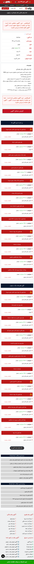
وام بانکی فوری (28, 491)
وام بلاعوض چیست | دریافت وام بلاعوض (22, 467)
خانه (27, 5)
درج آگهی (5, 8)
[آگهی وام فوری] (17, 1)
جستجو (6, 5)
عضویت (12, 8)
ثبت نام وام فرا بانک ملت (25, 474)
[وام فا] (28, 8)
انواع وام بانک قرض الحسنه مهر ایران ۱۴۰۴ (22, 499)
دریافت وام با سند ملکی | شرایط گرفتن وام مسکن (20, 460)
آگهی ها (22, 5)
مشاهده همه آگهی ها (16, 448)
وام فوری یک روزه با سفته (25, 495)
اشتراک (17, 5)
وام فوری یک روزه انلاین (26, 488)
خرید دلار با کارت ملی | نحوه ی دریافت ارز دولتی (20, 463)
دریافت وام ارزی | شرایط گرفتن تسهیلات (22, 470)
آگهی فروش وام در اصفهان (25, 478)
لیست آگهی (9, 25)
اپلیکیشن (12, 5)
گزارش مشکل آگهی (17, 111)
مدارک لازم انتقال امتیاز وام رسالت (23, 506)
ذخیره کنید (28, 34)
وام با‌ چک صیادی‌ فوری (26, 502)
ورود (20, 8)
